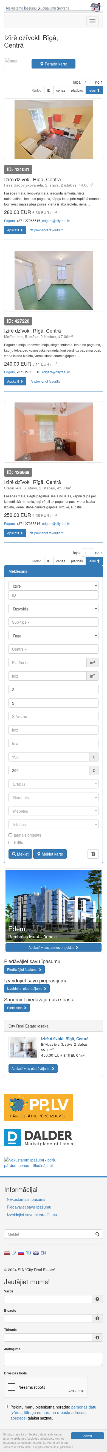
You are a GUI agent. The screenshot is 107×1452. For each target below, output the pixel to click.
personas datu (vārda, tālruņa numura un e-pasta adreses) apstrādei (53, 1412)
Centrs (18, 649)
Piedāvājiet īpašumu (22, 969)
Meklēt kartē (52, 854)
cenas (60, 90)
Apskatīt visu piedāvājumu (31, 1068)
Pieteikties (15, 1007)
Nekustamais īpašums (26, 1199)
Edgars (9, 220)
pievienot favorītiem (48, 230)
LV (13, 1253)
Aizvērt (87, 1436)
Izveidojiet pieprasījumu (25, 988)
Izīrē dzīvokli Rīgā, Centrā (65, 1038)
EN (43, 1253)
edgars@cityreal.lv (56, 220)
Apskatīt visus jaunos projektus (52, 947)
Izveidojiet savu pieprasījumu (32, 1214)
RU (27, 1253)
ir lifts (18, 842)
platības (77, 90)
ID (48, 90)
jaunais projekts (27, 835)
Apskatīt (13, 230)
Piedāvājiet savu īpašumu (29, 1207)
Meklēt (22, 854)
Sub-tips (19, 622)
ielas (93, 90)
